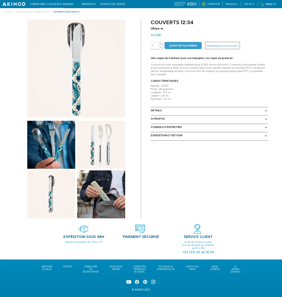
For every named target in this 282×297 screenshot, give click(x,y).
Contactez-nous (193, 267)
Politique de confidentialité (166, 267)
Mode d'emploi (215, 267)
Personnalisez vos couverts (222, 46)
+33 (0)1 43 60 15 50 (198, 252)
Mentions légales (47, 267)
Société (67, 266)
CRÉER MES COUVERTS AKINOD (51, 4)
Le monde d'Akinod (235, 269)
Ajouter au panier (183, 45)
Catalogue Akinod (115, 267)
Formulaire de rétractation (91, 269)
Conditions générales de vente (139, 269)
